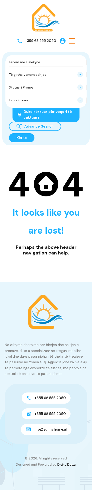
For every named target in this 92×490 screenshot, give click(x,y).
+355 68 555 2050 (40, 40)
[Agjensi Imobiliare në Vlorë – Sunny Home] (46, 17)
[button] (72, 41)
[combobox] (46, 74)
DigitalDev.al (66, 464)
